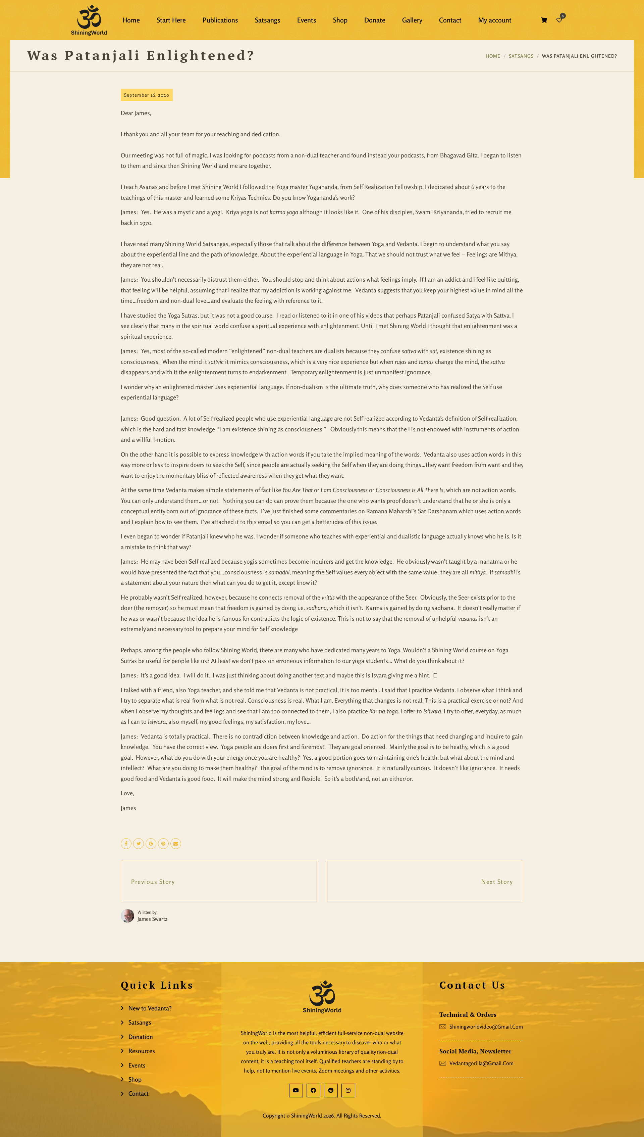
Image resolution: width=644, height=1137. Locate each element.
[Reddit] (331, 1090)
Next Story (497, 881)
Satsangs (521, 56)
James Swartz (152, 918)
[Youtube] (296, 1090)
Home (493, 56)
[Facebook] (313, 1090)
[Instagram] (348, 1090)
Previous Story (153, 881)
